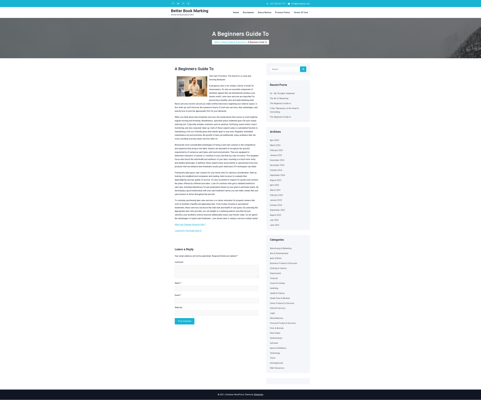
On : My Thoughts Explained (282, 93)
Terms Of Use (301, 12)
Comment (179, 262)
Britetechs (258, 394)
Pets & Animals (277, 328)
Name (178, 283)
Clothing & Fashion (278, 268)
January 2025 (276, 155)
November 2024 (277, 165)
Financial (274, 278)
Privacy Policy (282, 12)
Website (178, 307)
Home (236, 12)
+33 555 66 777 (277, 4)
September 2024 (277, 175)
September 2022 (277, 210)
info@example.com (300, 4)
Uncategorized (276, 363)
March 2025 (275, 145)
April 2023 (274, 185)
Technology (275, 353)
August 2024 (275, 180)
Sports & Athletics (278, 348)
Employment (275, 273)
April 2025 (274, 140)
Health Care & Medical (280, 298)
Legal (272, 313)
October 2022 (276, 205)
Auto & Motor (276, 258)
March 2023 (275, 190)
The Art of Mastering (279, 98)
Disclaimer (248, 12)
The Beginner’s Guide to (280, 103)
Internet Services (277, 308)
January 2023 (276, 200)
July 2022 (274, 220)
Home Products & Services (233, 42)
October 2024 (276, 170)
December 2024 (277, 160)
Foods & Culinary (277, 283)
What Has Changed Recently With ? (190, 224)
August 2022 (275, 215)
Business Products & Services (283, 263)
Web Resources (277, 368)
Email (178, 295)
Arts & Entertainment (279, 253)
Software (274, 343)
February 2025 (276, 150)
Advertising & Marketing (280, 248)
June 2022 (274, 225)
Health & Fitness (277, 293)
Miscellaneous (276, 318)
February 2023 (276, 195)
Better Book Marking (189, 10)
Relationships (276, 338)
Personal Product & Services (283, 323)
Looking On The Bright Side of (188, 231)
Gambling (274, 288)
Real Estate (275, 333)
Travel (272, 358)
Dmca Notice (264, 12)
